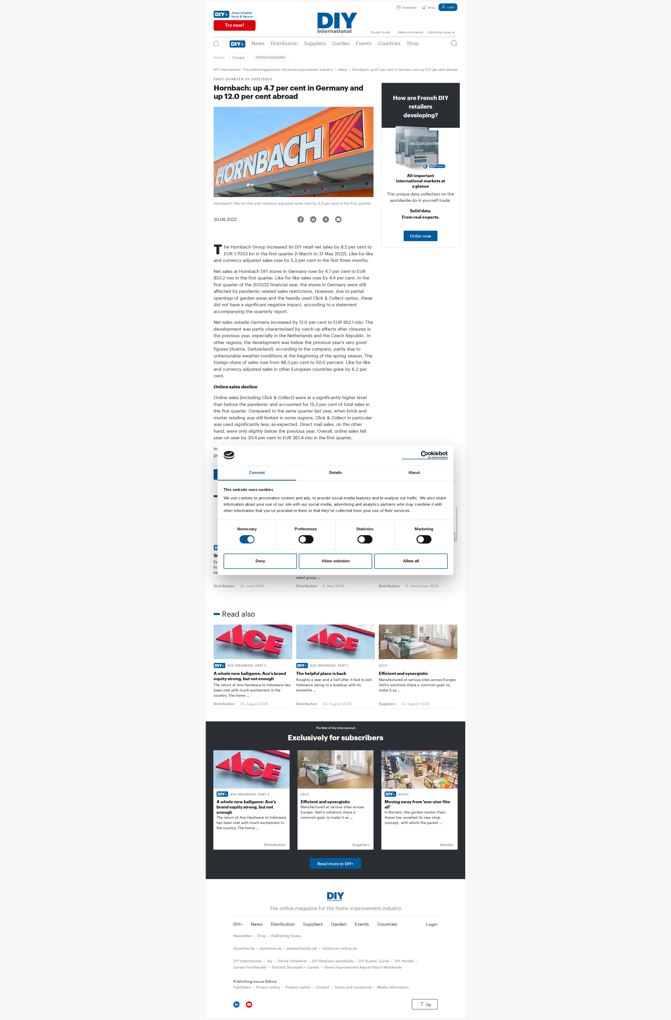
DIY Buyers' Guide (374, 961)
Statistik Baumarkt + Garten (295, 967)
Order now (420, 235)
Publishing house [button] (439, 32)
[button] (300, 219)
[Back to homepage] (335, 896)
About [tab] (414, 472)
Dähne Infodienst (292, 961)
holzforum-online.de (339, 948)
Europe (238, 57)
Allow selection (336, 561)
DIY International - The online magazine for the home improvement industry (273, 69)
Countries (387, 924)
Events (362, 924)
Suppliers (313, 924)
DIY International (247, 961)
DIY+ (237, 924)
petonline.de (271, 948)
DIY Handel (404, 961)
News (342, 69)
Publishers (242, 987)
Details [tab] (335, 472)
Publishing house (286, 935)
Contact (322, 987)
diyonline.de (244, 948)
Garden (339, 924)
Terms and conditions (353, 987)
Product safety (297, 987)
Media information (393, 987)
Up (428, 1004)
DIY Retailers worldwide (332, 961)
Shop (431, 7)
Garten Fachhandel (249, 967)
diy (269, 961)
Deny (260, 561)
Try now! (234, 25)
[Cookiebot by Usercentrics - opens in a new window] (425, 455)
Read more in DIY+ (335, 863)
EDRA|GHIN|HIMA (270, 57)
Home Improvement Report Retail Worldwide (363, 967)
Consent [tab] (257, 472)
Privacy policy (268, 987)
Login (450, 7)
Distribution (283, 924)
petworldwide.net (302, 948)
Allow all (411, 561)
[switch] (306, 539)
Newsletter (409, 7)
